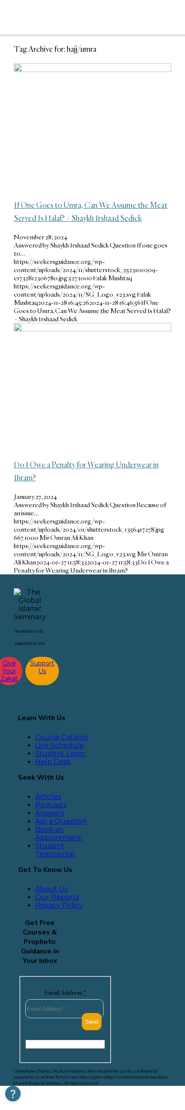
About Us (51, 889)
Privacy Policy (59, 905)
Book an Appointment (58, 833)
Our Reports (57, 897)
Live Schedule (59, 745)
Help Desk (53, 762)
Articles (48, 797)
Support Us (42, 667)
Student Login (60, 753)
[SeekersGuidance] (71, 17)
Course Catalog (61, 737)
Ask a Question (60, 821)
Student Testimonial (54, 850)
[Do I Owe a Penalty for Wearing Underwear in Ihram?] (92, 329)
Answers (49, 813)
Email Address (65, 992)
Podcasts (50, 805)
